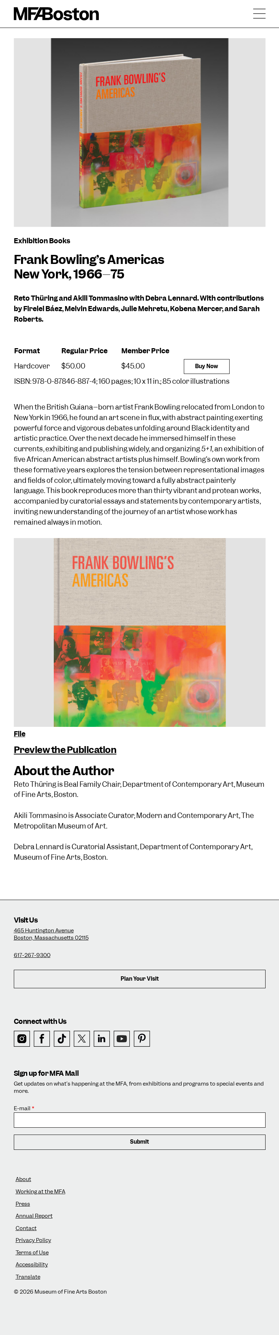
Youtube (122, 1039)
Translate (28, 1277)
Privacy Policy (33, 1240)
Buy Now (206, 366)
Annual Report (34, 1216)
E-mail (22, 1108)
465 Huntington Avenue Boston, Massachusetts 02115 (51, 934)
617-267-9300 (32, 955)
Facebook (42, 1039)
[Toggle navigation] (259, 14)
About (23, 1179)
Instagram (22, 1039)
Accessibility (32, 1264)
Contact (26, 1228)
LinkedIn (102, 1039)
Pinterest (142, 1039)
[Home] (56, 14)
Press (23, 1204)
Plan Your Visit (140, 978)
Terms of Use (32, 1252)
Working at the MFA (40, 1191)
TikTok (62, 1039)
